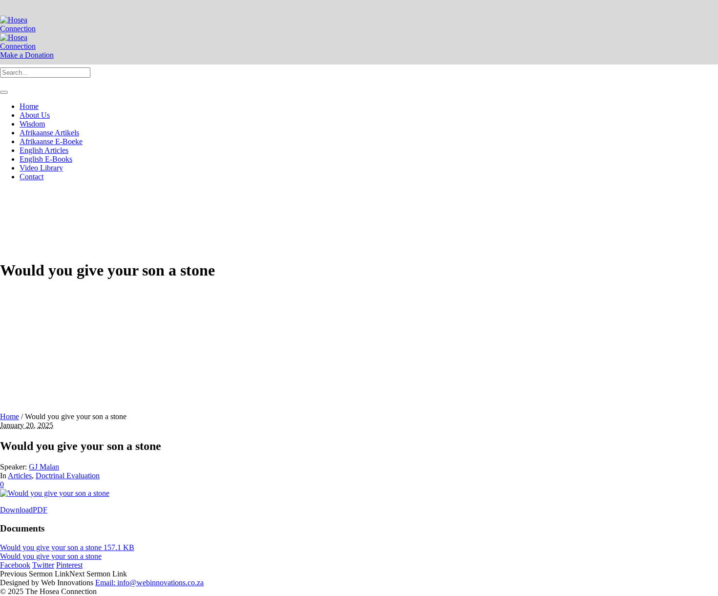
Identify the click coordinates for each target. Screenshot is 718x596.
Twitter (43, 565)
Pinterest (69, 565)
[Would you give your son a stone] (54, 493)
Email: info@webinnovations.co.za (149, 582)
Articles (20, 475)
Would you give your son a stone (51, 556)
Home (9, 416)
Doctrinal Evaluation (68, 475)
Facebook (15, 565)
